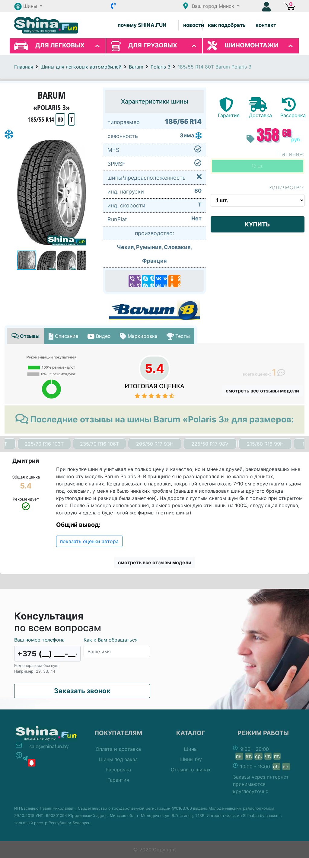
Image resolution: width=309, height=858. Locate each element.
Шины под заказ (118, 759)
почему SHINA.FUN (142, 25)
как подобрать (227, 25)
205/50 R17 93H (155, 444)
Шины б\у (191, 759)
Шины (191, 749)
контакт (266, 25)
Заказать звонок (82, 691)
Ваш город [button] (212, 6)
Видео (102, 336)
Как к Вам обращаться (111, 640)
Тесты (182, 336)
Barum (136, 67)
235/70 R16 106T (99, 444)
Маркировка (142, 336)
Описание (65, 336)
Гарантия (118, 780)
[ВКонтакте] (161, 281)
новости (193, 25)
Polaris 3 (160, 67)
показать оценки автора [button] (89, 541)
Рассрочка (118, 770)
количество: (286, 187)
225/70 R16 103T (44, 444)
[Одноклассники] (174, 281)
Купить (257, 224)
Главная (23, 67)
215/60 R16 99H (265, 444)
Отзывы (29, 336)
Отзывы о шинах (191, 770)
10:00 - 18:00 (264, 767)
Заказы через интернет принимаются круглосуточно (261, 784)
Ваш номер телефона (39, 640)
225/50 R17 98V (209, 444)
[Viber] (135, 281)
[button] (28, 6)
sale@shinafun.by (49, 746)
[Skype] (148, 281)
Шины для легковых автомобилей (81, 67)
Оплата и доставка (118, 749)
